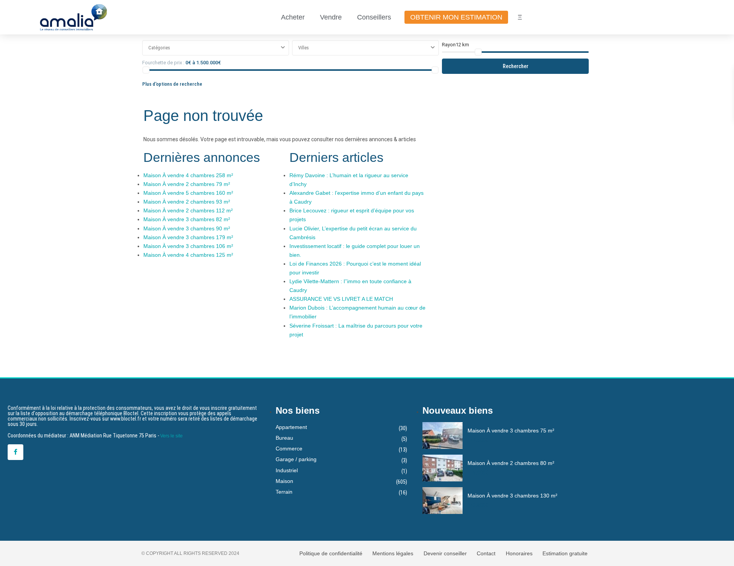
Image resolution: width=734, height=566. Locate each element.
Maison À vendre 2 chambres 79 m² (186, 184)
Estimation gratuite (565, 553)
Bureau (284, 438)
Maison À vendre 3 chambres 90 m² (186, 228)
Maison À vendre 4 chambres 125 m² (188, 255)
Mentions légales (392, 553)
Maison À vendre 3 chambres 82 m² (186, 219)
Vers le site (171, 436)
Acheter (293, 17)
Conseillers (374, 17)
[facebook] (15, 452)
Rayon (455, 44)
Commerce (289, 448)
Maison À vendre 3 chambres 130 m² (512, 496)
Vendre (331, 17)
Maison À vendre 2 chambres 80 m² (511, 463)
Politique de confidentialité (330, 553)
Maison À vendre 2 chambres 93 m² (186, 202)
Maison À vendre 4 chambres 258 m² (188, 175)
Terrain (284, 492)
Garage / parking (296, 459)
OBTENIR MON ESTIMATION (456, 17)
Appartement (291, 427)
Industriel (287, 470)
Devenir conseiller (445, 553)
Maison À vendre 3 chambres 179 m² (188, 237)
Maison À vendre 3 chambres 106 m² (188, 246)
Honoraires (519, 553)
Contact (486, 553)
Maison (284, 481)
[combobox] (215, 47)
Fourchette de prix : (163, 62)
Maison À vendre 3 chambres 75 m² (511, 430)
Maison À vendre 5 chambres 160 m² (188, 193)
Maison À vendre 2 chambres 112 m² (188, 210)
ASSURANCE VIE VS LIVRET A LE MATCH (341, 299)
